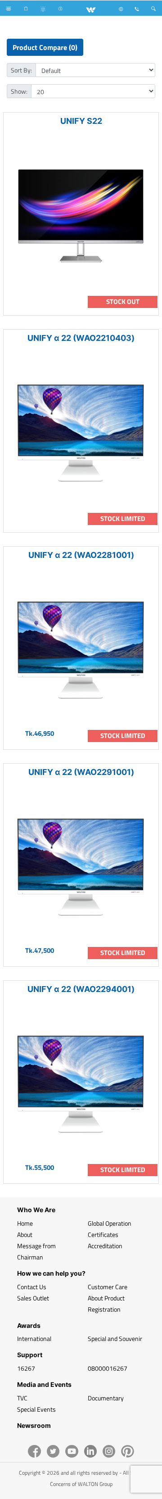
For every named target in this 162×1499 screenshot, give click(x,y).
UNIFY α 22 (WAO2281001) (81, 555)
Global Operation (109, 1223)
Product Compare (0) (45, 47)
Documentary (106, 1398)
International (34, 1338)
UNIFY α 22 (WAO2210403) (81, 338)
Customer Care (107, 1286)
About (24, 1234)
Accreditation (105, 1245)
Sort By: (21, 70)
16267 (26, 1368)
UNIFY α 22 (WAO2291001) (81, 772)
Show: (19, 91)
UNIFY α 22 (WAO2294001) (81, 989)
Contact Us (31, 1286)
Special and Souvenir (115, 1338)
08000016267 (107, 1368)
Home (25, 1223)
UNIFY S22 (81, 121)
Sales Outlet (33, 1298)
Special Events (36, 1409)
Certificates (103, 1234)
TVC (22, 1398)
